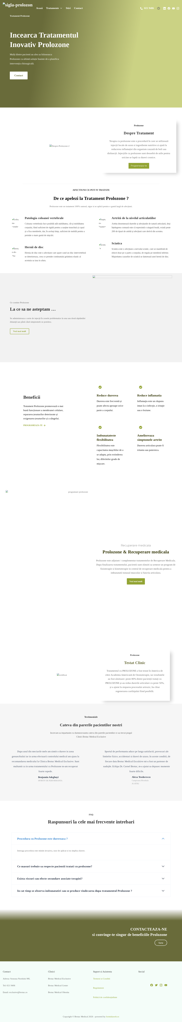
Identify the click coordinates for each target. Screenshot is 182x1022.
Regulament (98, 988)
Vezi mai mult (19, 331)
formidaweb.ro (112, 1016)
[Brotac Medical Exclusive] (18, 8)
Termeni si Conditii (101, 979)
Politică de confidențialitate (105, 997)
